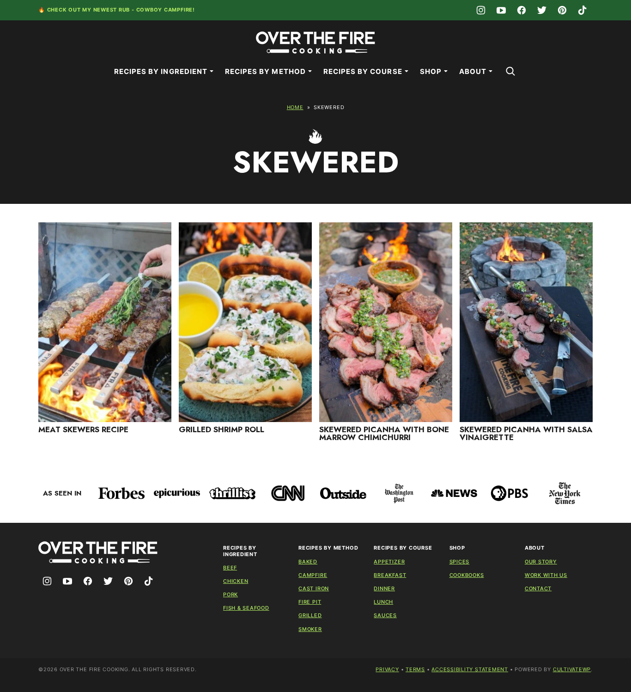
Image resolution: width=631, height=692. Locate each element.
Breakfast (390, 575)
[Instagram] (481, 10)
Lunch (383, 602)
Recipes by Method (265, 71)
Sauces (385, 615)
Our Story (541, 561)
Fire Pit (309, 602)
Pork (230, 594)
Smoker (310, 629)
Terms (415, 669)
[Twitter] (542, 10)
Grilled (310, 615)
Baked (307, 561)
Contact (538, 588)
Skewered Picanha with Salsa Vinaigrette (526, 433)
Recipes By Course (362, 71)
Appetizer (389, 561)
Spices (459, 561)
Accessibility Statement (469, 669)
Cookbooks (466, 575)
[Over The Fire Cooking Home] (315, 42)
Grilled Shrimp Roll (221, 429)
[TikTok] (582, 10)
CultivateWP (572, 669)
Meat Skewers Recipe (83, 429)
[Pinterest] (562, 10)
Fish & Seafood (246, 608)
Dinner (384, 588)
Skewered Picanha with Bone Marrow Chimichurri (384, 433)
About (472, 71)
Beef (230, 567)
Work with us (546, 575)
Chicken (235, 581)
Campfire (312, 575)
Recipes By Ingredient (160, 71)
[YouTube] (501, 10)
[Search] (510, 71)
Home (295, 107)
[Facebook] (521, 10)
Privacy (387, 669)
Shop (431, 71)
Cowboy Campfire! (165, 9)
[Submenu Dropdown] (211, 71)
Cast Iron (313, 588)
